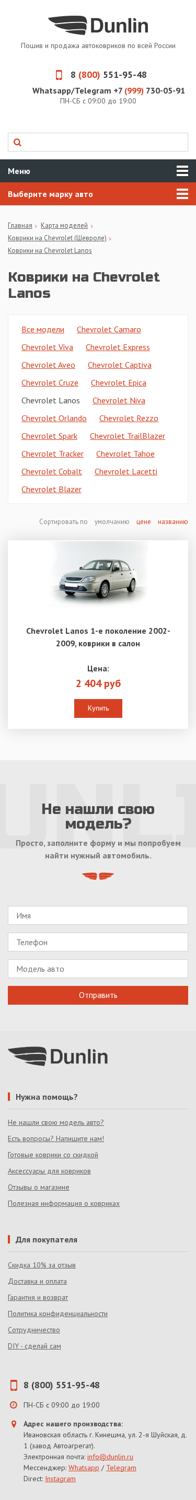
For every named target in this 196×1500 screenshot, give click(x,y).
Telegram (121, 1467)
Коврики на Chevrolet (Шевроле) (57, 238)
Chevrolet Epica (118, 382)
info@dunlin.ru (110, 1456)
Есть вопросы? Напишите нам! (56, 1138)
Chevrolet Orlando (54, 418)
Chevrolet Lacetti (126, 471)
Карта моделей (64, 225)
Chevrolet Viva (47, 347)
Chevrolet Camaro (109, 329)
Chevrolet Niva (119, 400)
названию (173, 521)
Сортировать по (64, 521)
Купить (98, 708)
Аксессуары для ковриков (49, 1171)
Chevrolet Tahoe (125, 453)
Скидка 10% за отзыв (42, 1265)
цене (143, 521)
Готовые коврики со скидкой (53, 1154)
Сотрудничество (34, 1329)
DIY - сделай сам (34, 1346)
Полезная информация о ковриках (64, 1203)
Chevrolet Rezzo (128, 418)
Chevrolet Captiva (120, 364)
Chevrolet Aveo (48, 364)
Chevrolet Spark (49, 436)
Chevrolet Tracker (52, 453)
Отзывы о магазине (39, 1187)
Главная (20, 225)
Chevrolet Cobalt (51, 471)
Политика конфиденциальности (58, 1313)
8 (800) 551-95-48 (62, 1385)
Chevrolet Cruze (49, 382)
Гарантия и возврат (38, 1297)
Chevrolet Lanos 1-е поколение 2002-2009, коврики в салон (98, 636)
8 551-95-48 (109, 74)
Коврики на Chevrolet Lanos (50, 250)
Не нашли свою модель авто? (56, 1122)
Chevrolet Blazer (51, 489)
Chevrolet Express (118, 347)
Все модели (42, 329)
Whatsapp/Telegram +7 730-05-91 (108, 90)
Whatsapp (83, 1467)
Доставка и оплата (37, 1281)
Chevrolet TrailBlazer (127, 436)
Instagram (60, 1478)
